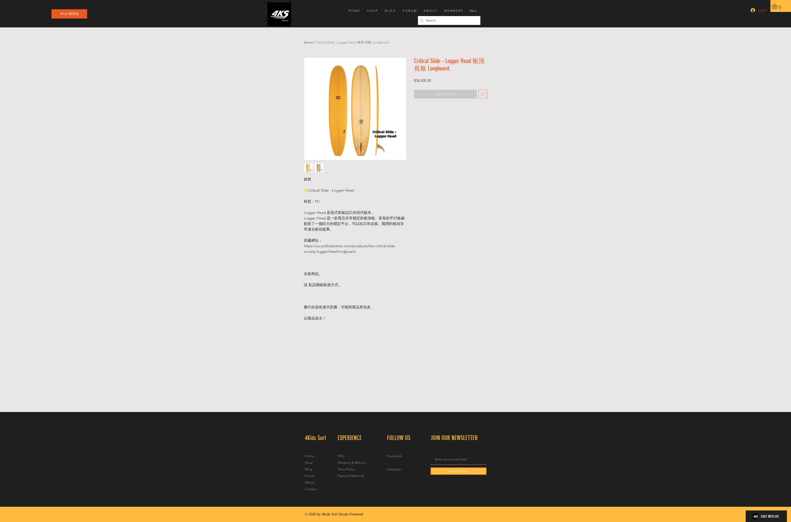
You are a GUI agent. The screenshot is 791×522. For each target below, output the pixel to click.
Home (308, 42)
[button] (778, 6)
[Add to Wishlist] (483, 94)
